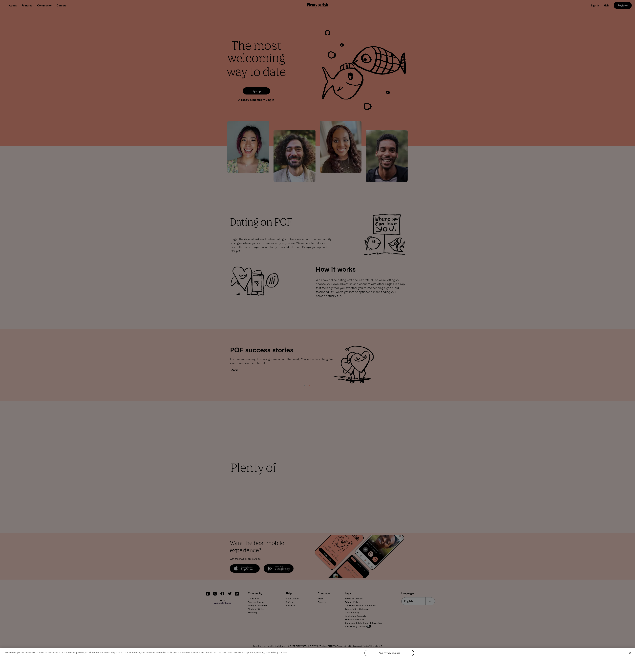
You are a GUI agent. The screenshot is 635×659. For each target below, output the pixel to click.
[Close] (629, 653)
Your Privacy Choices (389, 653)
